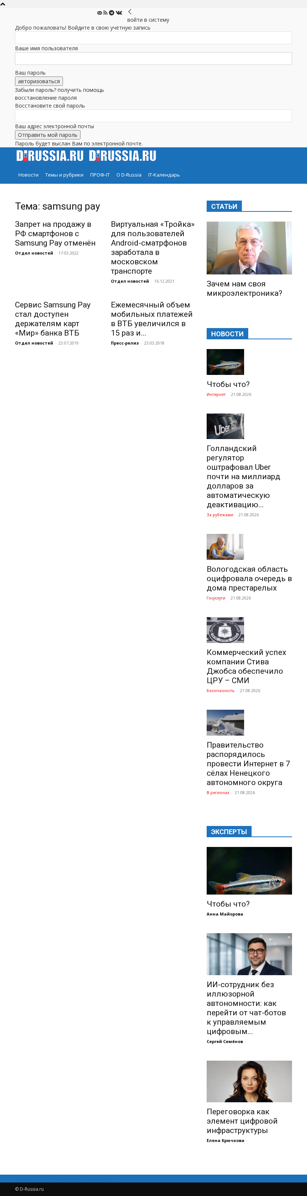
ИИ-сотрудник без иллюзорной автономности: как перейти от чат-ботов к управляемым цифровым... (246, 1008)
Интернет (216, 394)
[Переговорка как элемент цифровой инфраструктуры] (249, 1082)
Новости (28, 174)
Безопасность (221, 690)
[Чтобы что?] (249, 362)
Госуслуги (216, 598)
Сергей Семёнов (225, 1041)
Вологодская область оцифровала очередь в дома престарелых (249, 578)
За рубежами (220, 514)
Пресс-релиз (125, 343)
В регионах (218, 792)
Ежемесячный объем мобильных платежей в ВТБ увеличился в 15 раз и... (152, 318)
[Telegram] (112, 12)
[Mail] (100, 12)
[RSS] (106, 12)
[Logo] (51, 161)
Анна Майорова (225, 914)
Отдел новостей (34, 253)
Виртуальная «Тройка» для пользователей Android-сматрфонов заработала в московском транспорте (153, 248)
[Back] (130, 11)
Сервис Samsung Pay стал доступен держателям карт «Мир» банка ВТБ (53, 318)
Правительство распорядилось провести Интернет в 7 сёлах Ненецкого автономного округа (248, 763)
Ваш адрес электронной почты (54, 126)
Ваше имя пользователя (46, 48)
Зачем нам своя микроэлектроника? (244, 288)
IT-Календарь (164, 174)
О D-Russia (129, 174)
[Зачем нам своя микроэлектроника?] (249, 248)
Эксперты (229, 832)
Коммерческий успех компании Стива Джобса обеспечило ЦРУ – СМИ (246, 666)
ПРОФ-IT (100, 174)
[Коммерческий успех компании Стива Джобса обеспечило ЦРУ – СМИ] (249, 630)
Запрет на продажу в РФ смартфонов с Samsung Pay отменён (55, 233)
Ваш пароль (30, 72)
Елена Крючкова (225, 1140)
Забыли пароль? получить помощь (59, 89)
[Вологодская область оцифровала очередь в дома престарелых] (249, 547)
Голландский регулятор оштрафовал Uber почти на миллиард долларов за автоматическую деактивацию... (243, 476)
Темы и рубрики (64, 174)
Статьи (224, 206)
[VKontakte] (119, 12)
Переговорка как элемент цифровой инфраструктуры (242, 1121)
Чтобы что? (228, 384)
